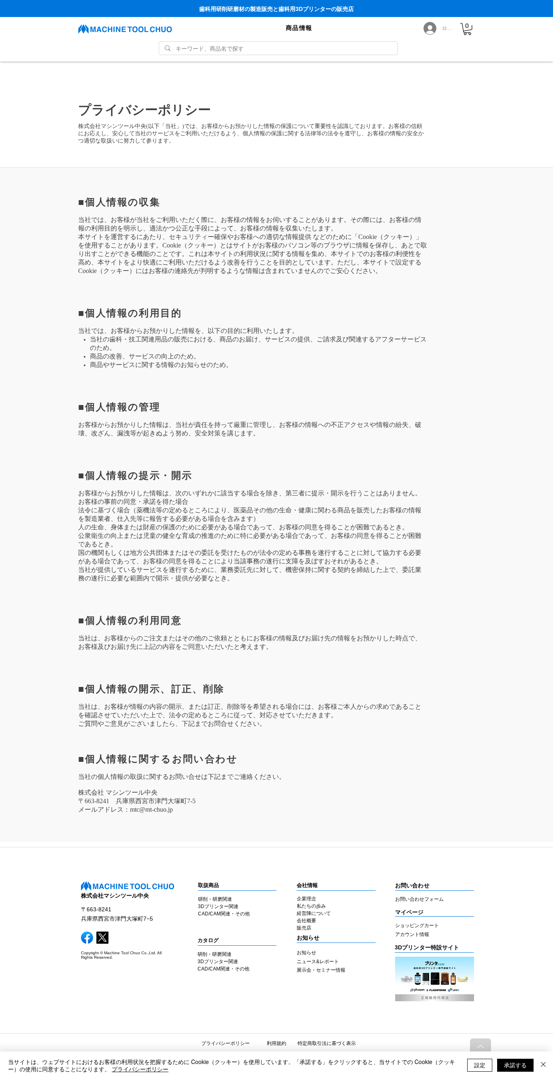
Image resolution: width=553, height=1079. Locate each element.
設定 (479, 1065)
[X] (102, 938)
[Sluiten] (543, 1065)
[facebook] (87, 938)
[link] (467, 29)
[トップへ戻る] (480, 1046)
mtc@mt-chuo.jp (151, 809)
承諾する (515, 1065)
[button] (299, 28)
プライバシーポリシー (140, 1069)
